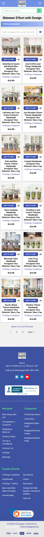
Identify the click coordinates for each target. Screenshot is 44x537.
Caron (26, 479)
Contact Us (7, 448)
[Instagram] (22, 377)
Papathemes (22, 529)
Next (30, 332)
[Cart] (40, 3)
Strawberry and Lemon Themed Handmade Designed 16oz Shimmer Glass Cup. (33, 215)
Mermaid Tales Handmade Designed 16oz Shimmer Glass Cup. (11, 262)
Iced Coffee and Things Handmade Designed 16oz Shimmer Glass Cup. (33, 67)
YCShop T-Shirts (10, 483)
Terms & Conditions (7, 442)
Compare (18, 59)
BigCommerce (12, 526)
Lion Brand (28, 474)
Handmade (7, 479)
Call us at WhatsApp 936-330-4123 (22, 370)
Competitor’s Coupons (8, 423)
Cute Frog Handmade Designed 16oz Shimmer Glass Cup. (33, 262)
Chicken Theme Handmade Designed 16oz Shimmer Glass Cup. (33, 308)
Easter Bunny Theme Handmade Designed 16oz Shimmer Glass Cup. (11, 308)
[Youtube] (27, 377)
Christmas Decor (32, 414)
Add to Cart (9, 59)
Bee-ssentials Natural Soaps (9, 489)
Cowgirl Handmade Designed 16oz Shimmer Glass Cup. (33, 163)
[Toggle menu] (3, 3)
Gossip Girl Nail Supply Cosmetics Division (31, 491)
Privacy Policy (8, 436)
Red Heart (28, 483)
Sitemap (6, 457)
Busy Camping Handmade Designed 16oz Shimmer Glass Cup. (11, 214)
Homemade (8, 495)
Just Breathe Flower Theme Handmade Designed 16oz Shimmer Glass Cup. (33, 116)
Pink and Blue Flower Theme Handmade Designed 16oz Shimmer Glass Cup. (11, 166)
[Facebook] (17, 377)
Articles (6, 452)
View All (26, 498)
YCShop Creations (11, 474)
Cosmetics (29, 418)
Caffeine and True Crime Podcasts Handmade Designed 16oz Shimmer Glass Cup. (11, 117)
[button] (40, 32)
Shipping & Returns (7, 430)
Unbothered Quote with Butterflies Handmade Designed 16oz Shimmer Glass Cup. (11, 69)
